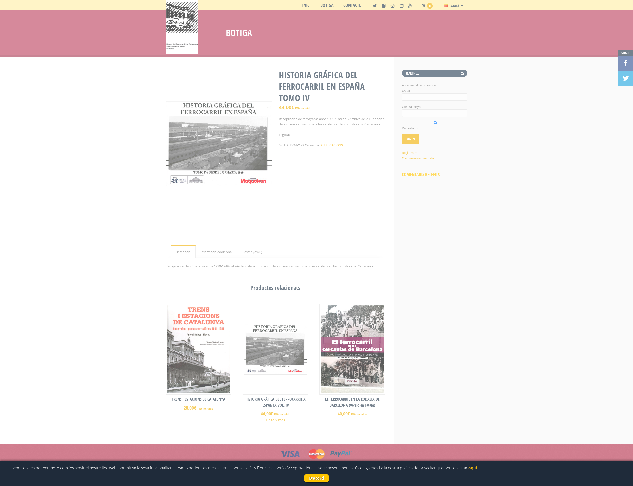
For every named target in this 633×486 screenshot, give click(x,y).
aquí (472, 468)
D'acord (316, 478)
